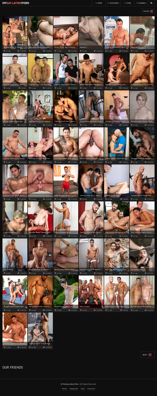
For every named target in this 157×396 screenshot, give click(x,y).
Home (100, 3)
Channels (142, 3)
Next (145, 355)
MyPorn (15, 3)
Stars (128, 3)
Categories (114, 3)
